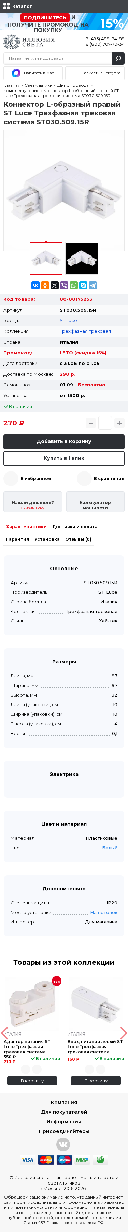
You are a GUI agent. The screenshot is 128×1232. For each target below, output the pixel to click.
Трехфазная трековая (85, 331)
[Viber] (64, 285)
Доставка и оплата (75, 526)
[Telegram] (93, 285)
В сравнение (109, 478)
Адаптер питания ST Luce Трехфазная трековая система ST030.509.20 (27, 1046)
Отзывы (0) (78, 539)
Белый (109, 847)
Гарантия (17, 539)
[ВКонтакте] (35, 285)
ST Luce (68, 320)
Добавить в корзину (64, 441)
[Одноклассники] (45, 285)
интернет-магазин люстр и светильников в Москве (79, 1183)
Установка (47, 539)
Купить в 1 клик (64, 458)
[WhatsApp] (74, 285)
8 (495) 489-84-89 (105, 38)
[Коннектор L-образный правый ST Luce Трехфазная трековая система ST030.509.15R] (64, 190)
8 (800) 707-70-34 (105, 44)
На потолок (103, 912)
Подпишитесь (45, 18)
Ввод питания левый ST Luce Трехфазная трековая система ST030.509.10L (95, 1046)
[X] (55, 285)
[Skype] (83, 285)
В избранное (35, 478)
